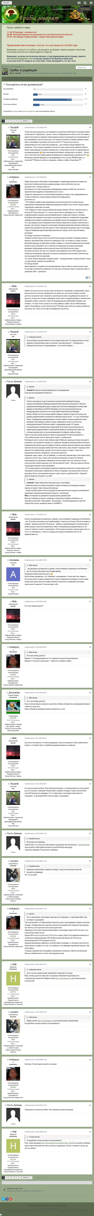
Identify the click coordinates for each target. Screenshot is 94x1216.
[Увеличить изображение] (41, 152)
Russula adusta (83, 845)
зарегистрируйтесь (28, 111)
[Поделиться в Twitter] (3, 1199)
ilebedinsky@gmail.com (21, 58)
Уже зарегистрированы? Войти (63, 9)
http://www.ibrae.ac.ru (63, 978)
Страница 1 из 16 (40, 121)
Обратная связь (60, 1206)
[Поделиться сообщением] (90, 127)
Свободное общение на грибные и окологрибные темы (56, 73)
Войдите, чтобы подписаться (13, 66)
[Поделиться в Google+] (10, 1199)
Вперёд (25, 121)
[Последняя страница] (30, 121)
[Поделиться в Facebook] (6, 1199)
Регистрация (85, 9)
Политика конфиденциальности (40, 1206)
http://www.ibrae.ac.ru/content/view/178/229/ (58, 1143)
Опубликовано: (36, 127)
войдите (16, 111)
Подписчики (81, 67)
